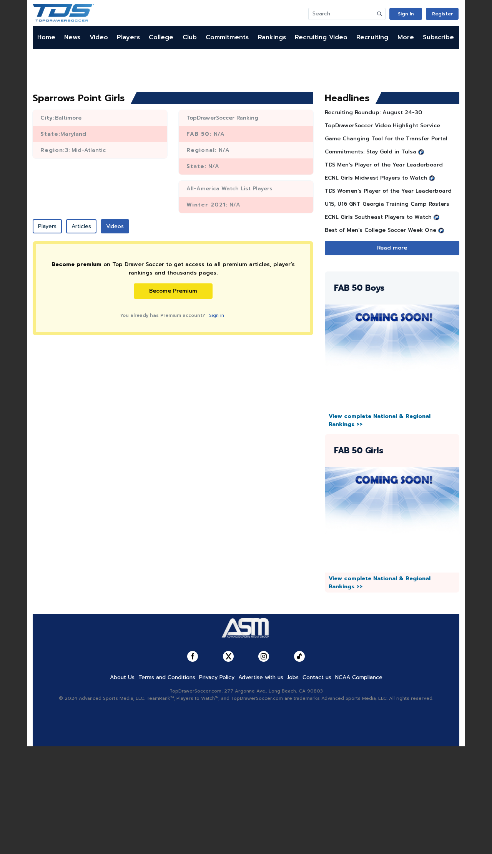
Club (190, 37)
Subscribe (438, 37)
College (161, 37)
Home (46, 37)
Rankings (272, 37)
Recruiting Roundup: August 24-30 (373, 112)
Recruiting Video (321, 37)
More (405, 37)
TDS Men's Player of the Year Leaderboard (384, 165)
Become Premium (173, 291)
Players (128, 37)
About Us (122, 677)
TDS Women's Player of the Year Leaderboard (388, 191)
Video (99, 37)
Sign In (406, 13)
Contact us (317, 677)
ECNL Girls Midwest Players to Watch (376, 178)
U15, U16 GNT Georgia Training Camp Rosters (387, 204)
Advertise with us (260, 677)
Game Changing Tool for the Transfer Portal (386, 139)
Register (442, 13)
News (72, 37)
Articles (81, 226)
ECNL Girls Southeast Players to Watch (378, 217)
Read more (392, 248)
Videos (115, 226)
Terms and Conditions (166, 677)
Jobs (293, 677)
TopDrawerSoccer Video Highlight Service (382, 126)
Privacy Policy (216, 677)
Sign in (216, 315)
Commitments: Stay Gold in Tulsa (370, 152)
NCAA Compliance (358, 677)
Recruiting (372, 37)
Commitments (227, 37)
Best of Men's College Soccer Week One (380, 230)
